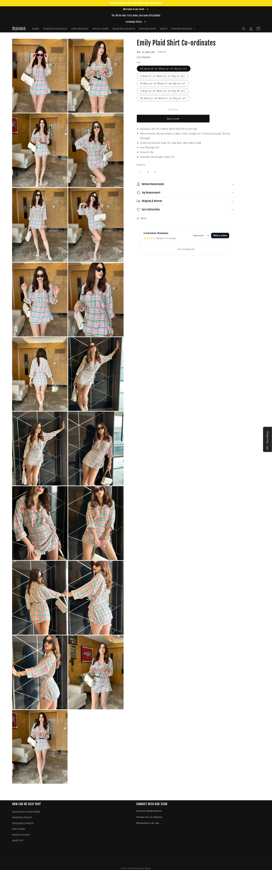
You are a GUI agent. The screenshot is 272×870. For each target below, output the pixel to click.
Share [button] (144, 218)
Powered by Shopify (143, 868)
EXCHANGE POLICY (23, 823)
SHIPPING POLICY (22, 817)
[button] (182, 28)
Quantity (141, 164)
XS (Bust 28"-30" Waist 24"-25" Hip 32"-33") (163, 68)
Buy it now (173, 118)
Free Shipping (143, 56)
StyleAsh (131, 868)
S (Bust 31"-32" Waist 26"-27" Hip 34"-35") (162, 76)
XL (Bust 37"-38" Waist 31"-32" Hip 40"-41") (163, 98)
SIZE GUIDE (18, 828)
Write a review (220, 235)
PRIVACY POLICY (21, 834)
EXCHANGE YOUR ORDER (26, 811)
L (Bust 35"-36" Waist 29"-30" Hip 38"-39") (162, 90)
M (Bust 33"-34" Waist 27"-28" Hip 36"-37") (162, 83)
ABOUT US (17, 840)
